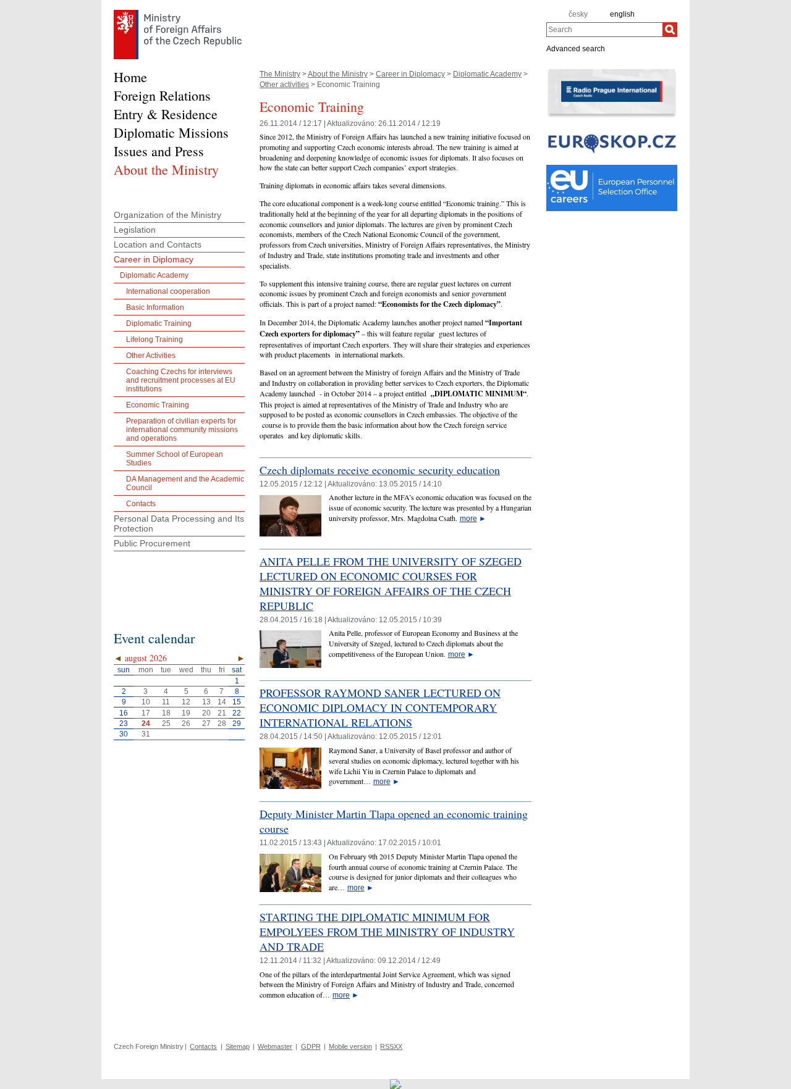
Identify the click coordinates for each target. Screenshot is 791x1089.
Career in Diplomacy (410, 74)
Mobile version (350, 1046)
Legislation (135, 230)
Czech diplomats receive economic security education (380, 469)
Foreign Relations (162, 95)
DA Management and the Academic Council (185, 483)
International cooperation (168, 291)
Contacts (141, 503)
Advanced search (575, 48)
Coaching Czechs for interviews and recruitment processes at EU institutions (180, 380)
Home (130, 77)
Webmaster (275, 1046)
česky (578, 14)
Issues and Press (159, 151)
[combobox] (604, 29)
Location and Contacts (157, 244)
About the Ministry (338, 74)
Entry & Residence (166, 114)
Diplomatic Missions (171, 132)
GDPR (311, 1046)
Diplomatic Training (159, 323)
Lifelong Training (154, 339)
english (622, 14)
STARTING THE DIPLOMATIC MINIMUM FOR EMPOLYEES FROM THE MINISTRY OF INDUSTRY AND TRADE (387, 931)
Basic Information (155, 307)
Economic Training (157, 405)
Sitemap (238, 1046)
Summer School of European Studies (174, 458)
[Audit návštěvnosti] (396, 1083)
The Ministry (280, 74)
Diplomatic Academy (487, 74)
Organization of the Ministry (167, 215)
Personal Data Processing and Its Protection (179, 523)
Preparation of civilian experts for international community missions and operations (182, 430)
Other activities (284, 84)
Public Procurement (152, 543)
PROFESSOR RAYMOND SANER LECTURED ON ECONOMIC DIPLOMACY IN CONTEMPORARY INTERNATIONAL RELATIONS (380, 707)
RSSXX (391, 1046)
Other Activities (151, 355)
